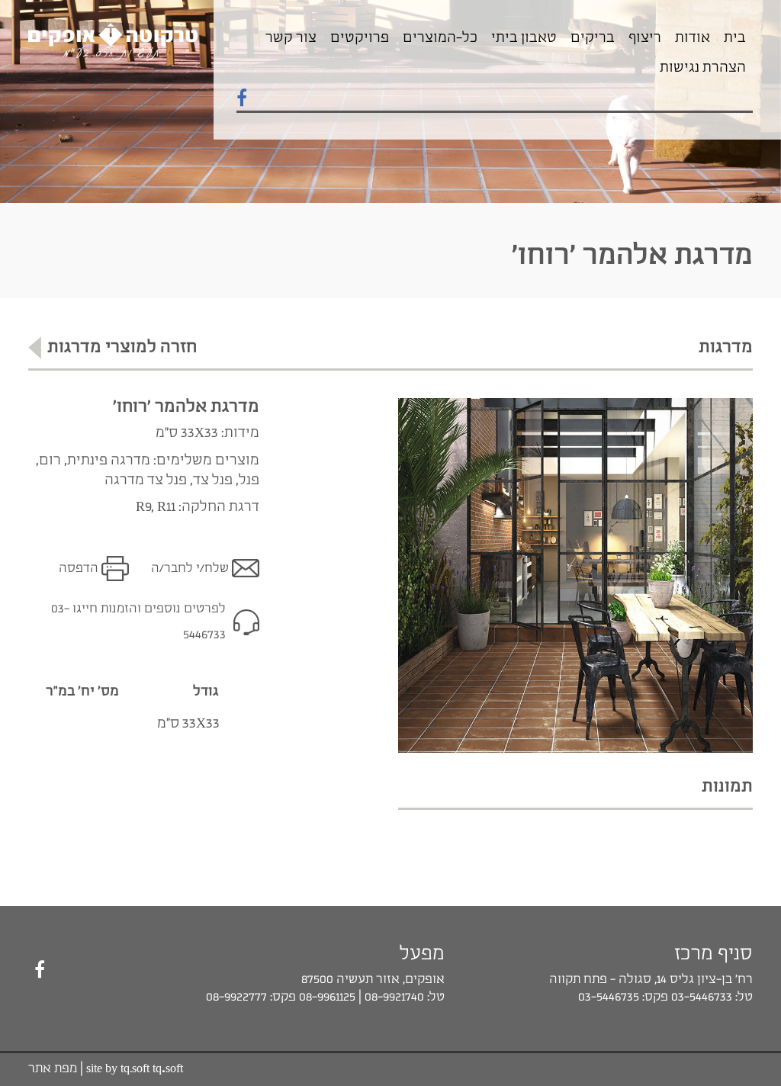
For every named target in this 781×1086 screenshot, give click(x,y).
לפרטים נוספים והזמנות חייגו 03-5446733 (138, 622)
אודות (692, 38)
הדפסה (78, 568)
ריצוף (644, 38)
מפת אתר (52, 1069)
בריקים (592, 38)
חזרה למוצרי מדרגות (122, 347)
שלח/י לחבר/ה (190, 568)
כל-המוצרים (440, 38)
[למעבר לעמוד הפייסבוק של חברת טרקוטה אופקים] (241, 99)
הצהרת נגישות (703, 67)
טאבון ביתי (524, 38)
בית (735, 38)
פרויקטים (359, 38)
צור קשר (291, 38)
